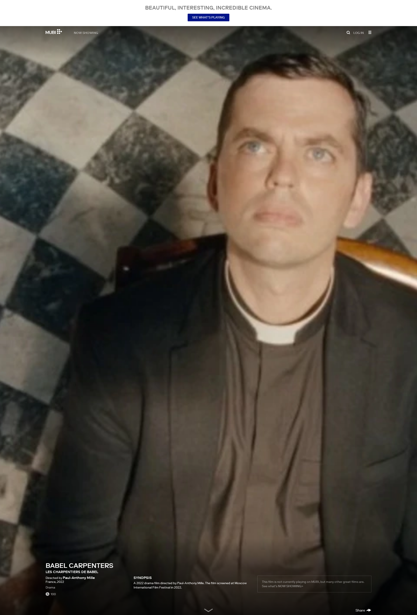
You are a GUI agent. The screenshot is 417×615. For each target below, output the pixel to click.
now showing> (290, 586)
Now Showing (86, 32)
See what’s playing (208, 17)
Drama (50, 587)
